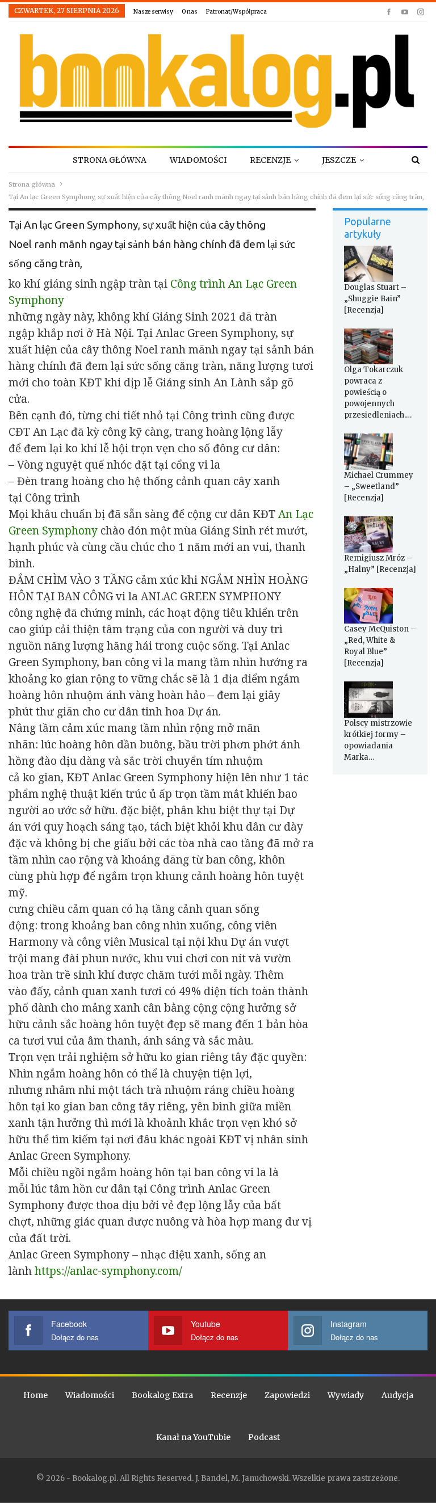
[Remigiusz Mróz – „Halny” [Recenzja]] (368, 534)
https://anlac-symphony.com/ (108, 1271)
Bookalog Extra (162, 1395)
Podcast (264, 1437)
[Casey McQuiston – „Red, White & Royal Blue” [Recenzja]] (368, 606)
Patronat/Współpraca (236, 11)
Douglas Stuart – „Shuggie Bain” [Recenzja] (375, 299)
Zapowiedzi (287, 1395)
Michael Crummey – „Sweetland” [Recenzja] (378, 486)
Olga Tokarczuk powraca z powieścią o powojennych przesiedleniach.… (378, 392)
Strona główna (109, 160)
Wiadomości (198, 160)
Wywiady (346, 1395)
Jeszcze (339, 160)
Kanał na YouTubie (193, 1437)
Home (35, 1395)
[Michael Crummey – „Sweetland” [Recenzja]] (368, 451)
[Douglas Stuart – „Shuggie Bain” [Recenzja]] (368, 264)
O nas (190, 11)
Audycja (397, 1395)
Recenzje (270, 160)
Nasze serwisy (153, 11)
